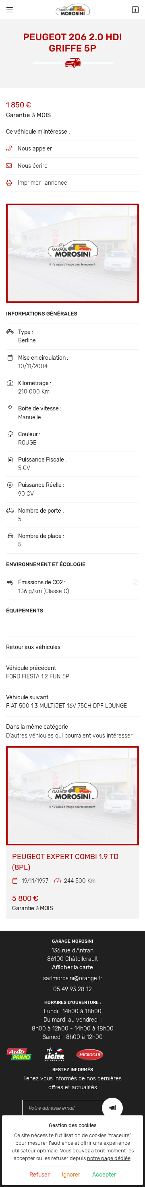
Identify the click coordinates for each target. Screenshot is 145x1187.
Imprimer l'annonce (42, 182)
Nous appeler (35, 148)
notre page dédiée (108, 1158)
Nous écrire (33, 166)
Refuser (39, 1174)
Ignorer (71, 1174)
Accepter (104, 1174)
